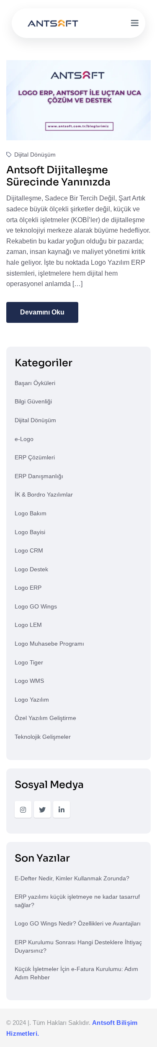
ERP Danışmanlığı (39, 476)
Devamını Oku (42, 312)
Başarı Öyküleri (35, 383)
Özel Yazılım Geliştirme (45, 718)
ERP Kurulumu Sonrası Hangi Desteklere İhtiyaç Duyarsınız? (78, 946)
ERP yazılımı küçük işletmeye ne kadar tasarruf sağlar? (77, 900)
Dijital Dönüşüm (34, 154)
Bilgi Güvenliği (33, 401)
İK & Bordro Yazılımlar (44, 494)
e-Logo (24, 439)
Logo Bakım (30, 513)
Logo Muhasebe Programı (49, 643)
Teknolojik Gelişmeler (43, 736)
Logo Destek (31, 569)
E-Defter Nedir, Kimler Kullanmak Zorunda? (72, 878)
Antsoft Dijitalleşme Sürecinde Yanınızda (58, 176)
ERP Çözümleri (35, 457)
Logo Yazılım (32, 699)
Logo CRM (29, 550)
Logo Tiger (29, 662)
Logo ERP (28, 587)
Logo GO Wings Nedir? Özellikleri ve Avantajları (78, 923)
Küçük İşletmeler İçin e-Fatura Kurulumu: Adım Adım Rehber (76, 973)
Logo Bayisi (30, 532)
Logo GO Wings (36, 606)
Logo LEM (28, 624)
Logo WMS (29, 680)
